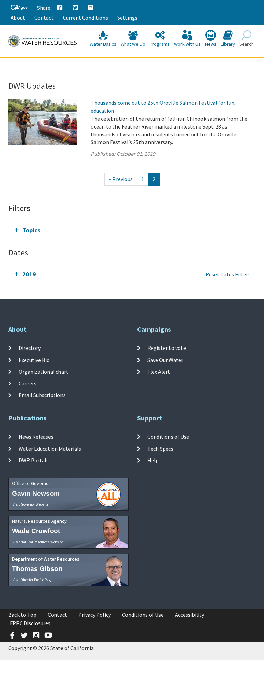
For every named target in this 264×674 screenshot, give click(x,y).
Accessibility (189, 614)
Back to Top (22, 614)
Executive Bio (34, 359)
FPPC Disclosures (30, 623)
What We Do (133, 44)
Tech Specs (160, 448)
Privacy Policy (94, 614)
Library (228, 44)
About (18, 17)
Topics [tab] (31, 230)
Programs (160, 44)
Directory (30, 347)
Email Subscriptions (42, 394)
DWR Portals (34, 460)
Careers (27, 383)
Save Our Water (165, 359)
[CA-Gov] (19, 8)
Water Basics (103, 44)
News (211, 44)
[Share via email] (91, 8)
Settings (127, 17)
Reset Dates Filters (228, 274)
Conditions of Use (168, 436)
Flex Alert (158, 371)
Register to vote (166, 347)
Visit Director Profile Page (32, 579)
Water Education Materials (50, 448)
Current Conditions (85, 17)
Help (153, 460)
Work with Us (187, 44)
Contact (44, 17)
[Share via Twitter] (75, 8)
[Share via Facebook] (60, 8)
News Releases (36, 436)
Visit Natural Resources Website (38, 542)
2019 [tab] (29, 274)
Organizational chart (43, 371)
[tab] (132, 230)
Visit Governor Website (30, 504)
